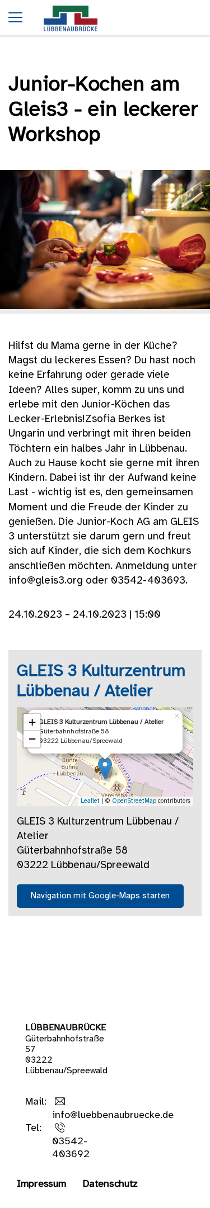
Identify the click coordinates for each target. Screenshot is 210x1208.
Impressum (41, 1184)
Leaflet (90, 801)
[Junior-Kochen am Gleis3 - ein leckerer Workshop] (70, 34)
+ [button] (32, 722)
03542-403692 (71, 1148)
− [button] (32, 739)
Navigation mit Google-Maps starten (100, 896)
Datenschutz (110, 1184)
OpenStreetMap (134, 801)
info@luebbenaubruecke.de (113, 1115)
